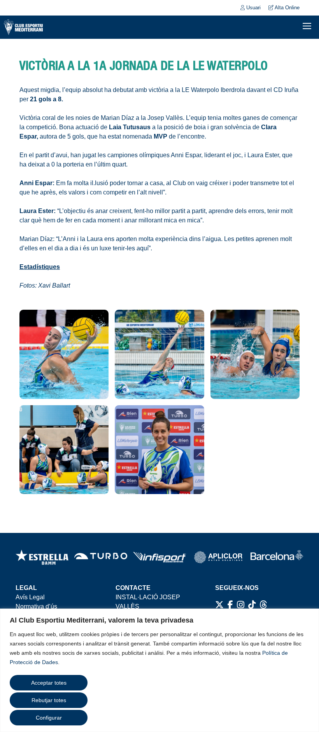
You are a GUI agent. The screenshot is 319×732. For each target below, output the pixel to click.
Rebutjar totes (49, 700)
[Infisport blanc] (159, 557)
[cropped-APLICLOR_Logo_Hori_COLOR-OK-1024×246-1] (218, 557)
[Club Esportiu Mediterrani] (23, 27)
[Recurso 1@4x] (277, 557)
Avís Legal (30, 597)
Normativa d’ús (36, 606)
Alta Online (286, 7)
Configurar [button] (49, 718)
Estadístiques (39, 267)
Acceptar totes (49, 683)
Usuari (253, 7)
